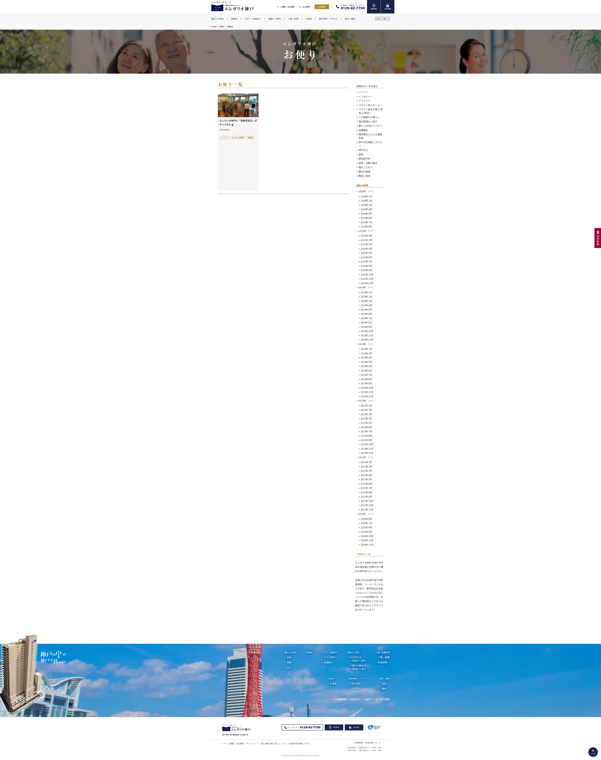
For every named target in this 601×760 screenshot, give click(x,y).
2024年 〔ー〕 (366, 287)
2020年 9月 (366, 531)
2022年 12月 (367, 452)
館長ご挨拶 (364, 175)
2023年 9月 (366, 383)
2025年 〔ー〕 (366, 230)
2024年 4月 (366, 305)
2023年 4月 (366, 361)
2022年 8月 (366, 435)
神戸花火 (363, 150)
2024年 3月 (366, 301)
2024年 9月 (366, 326)
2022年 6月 (366, 427)
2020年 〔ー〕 (366, 513)
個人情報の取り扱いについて (274, 743)
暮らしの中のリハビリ (370, 125)
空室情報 (341, 699)
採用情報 (321, 6)
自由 (289, 657)
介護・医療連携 (382, 652)
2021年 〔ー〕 (366, 457)
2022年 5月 (366, 422)
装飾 (361, 154)
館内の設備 (364, 171)
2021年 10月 (367, 501)
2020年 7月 (366, 523)
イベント (363, 92)
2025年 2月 (366, 240)
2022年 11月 (367, 448)
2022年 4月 (366, 418)
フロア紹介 (330, 657)
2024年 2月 (366, 296)
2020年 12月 (367, 544)
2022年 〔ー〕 (366, 400)
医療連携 (382, 662)
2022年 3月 (366, 414)
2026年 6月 (366, 217)
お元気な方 (358, 658)
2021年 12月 (367, 509)
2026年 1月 (366, 196)
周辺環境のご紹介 (368, 121)
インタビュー (366, 96)
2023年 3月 (366, 357)
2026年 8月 (366, 226)
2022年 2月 (366, 409)
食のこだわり (366, 167)
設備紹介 (328, 662)
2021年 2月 (366, 466)
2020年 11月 (367, 540)
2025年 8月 (366, 265)
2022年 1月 (366, 405)
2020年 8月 (366, 527)
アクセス (355, 688)
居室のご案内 (353, 652)
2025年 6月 (366, 257)
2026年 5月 (366, 213)
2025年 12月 (367, 283)
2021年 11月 (367, 505)
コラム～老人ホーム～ (370, 105)
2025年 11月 (367, 278)
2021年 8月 (366, 492)
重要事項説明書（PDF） (300, 743)
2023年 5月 (366, 366)
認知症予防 (364, 158)
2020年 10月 (367, 536)
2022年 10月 (367, 444)
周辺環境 (356, 683)
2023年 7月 (366, 374)
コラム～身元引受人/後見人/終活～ (371, 111)
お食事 (331, 678)
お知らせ (355, 699)
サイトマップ (252, 743)
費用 (384, 688)
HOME (213, 26)
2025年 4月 (366, 248)
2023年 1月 (366, 348)
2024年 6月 (366, 313)
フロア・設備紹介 (330, 652)
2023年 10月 (367, 387)
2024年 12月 (367, 339)
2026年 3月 (366, 205)
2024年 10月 (367, 331)
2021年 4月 (366, 475)
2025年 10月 (367, 274)
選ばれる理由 (291, 652)
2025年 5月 (366, 252)
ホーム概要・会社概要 (285, 6)
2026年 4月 (366, 209)
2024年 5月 (366, 309)
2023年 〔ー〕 (366, 344)
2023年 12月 (367, 396)
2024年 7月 (366, 318)
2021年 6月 (366, 483)
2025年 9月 (366, 270)
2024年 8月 (366, 322)
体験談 (309, 652)
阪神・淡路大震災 (368, 163)
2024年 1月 (366, 292)
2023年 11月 (367, 392)
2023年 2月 (366, 353)
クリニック (364, 100)
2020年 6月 (366, 518)
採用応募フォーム (373, 742)
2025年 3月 (366, 244)
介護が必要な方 (358, 667)
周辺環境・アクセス (358, 678)
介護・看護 (384, 657)
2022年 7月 (366, 431)
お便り (222, 26)
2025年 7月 (366, 261)
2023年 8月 (366, 379)
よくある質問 (304, 6)
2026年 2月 (366, 200)
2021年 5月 (366, 479)
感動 (289, 662)
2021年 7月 (366, 488)
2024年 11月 (367, 335)
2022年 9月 (366, 440)
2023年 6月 (366, 370)
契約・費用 (385, 678)
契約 (384, 683)
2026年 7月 (366, 222)
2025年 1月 (366, 235)
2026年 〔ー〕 (366, 191)
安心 (289, 667)
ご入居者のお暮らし (369, 117)
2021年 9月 (366, 496)
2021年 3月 (366, 470)
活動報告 (363, 130)
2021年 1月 (366, 462)
